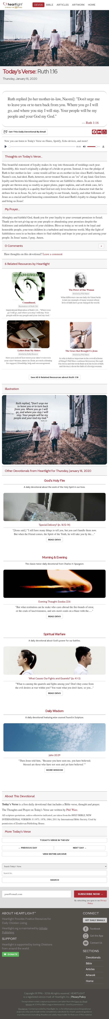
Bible (49, 4)
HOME (91, 4)
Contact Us (96, 942)
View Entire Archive (54, 854)
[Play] (5, 146)
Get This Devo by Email (27, 131)
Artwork (78, 4)
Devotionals (93, 957)
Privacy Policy (78, 996)
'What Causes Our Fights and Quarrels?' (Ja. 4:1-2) (54, 678)
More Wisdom (54, 770)
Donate (10, 954)
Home (89, 981)
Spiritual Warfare (54, 634)
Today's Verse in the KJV (54, 840)
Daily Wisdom (54, 711)
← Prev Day (27, 848)
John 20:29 (54, 755)
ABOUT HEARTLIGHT (19, 913)
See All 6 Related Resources (54, 377)
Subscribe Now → (90, 894)
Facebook (95, 928)
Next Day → (79, 848)
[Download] (103, 146)
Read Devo (54, 539)
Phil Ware (71, 810)
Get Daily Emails (95, 920)
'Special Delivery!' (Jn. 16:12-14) (54, 524)
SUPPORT (9, 939)
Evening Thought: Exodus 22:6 (54, 601)
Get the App (96, 935)
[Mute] (84, 146)
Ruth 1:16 (92, 122)
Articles (63, 4)
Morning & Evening (54, 557)
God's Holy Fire (54, 481)
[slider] (42, 146)
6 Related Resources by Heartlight (27, 264)
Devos (38, 4)
